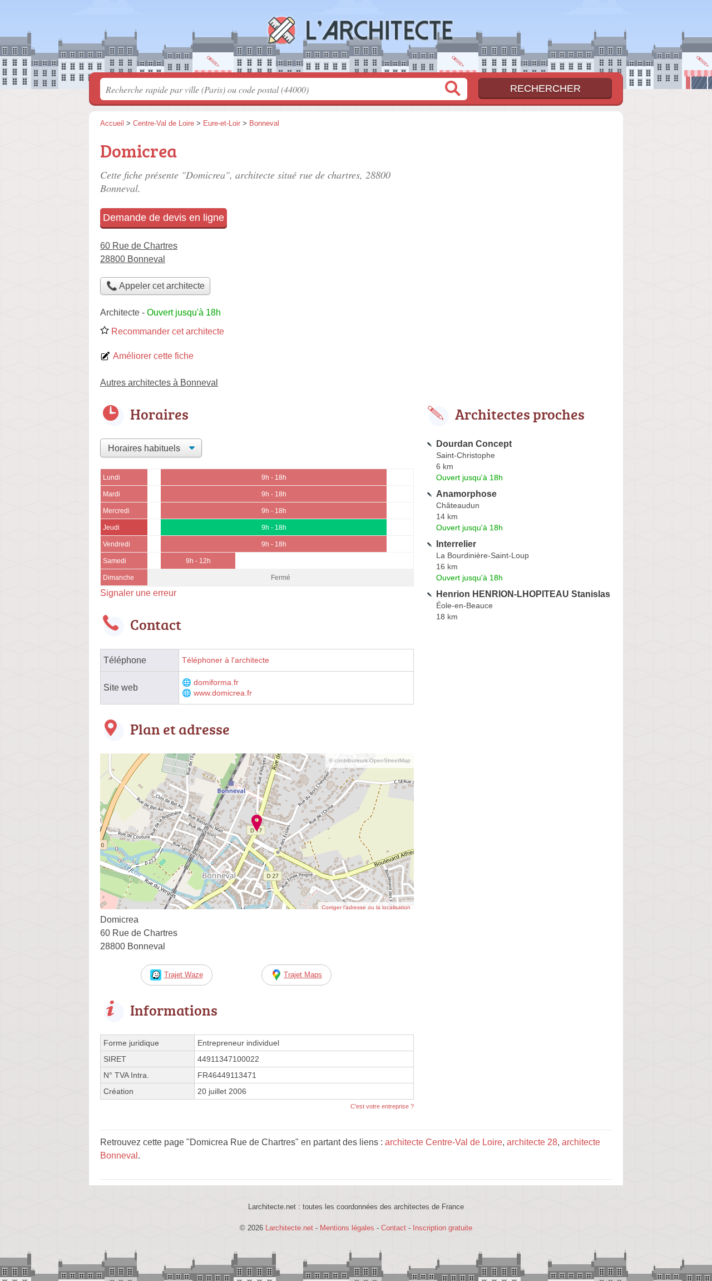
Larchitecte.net (356, 39)
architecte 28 (532, 1142)
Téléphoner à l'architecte (225, 660)
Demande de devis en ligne (163, 217)
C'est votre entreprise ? (382, 1106)
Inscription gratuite (442, 1228)
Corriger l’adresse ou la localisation (366, 907)
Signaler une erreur (138, 593)
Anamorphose (466, 494)
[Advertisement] (518, 215)
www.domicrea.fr (223, 693)
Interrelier (456, 544)
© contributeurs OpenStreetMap (370, 760)
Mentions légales (347, 1228)
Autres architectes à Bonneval (159, 382)
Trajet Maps (303, 974)
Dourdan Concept (474, 444)
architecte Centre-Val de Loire (443, 1142)
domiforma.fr (216, 682)
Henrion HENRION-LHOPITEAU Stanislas (523, 594)
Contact (393, 1228)
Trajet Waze (183, 974)
